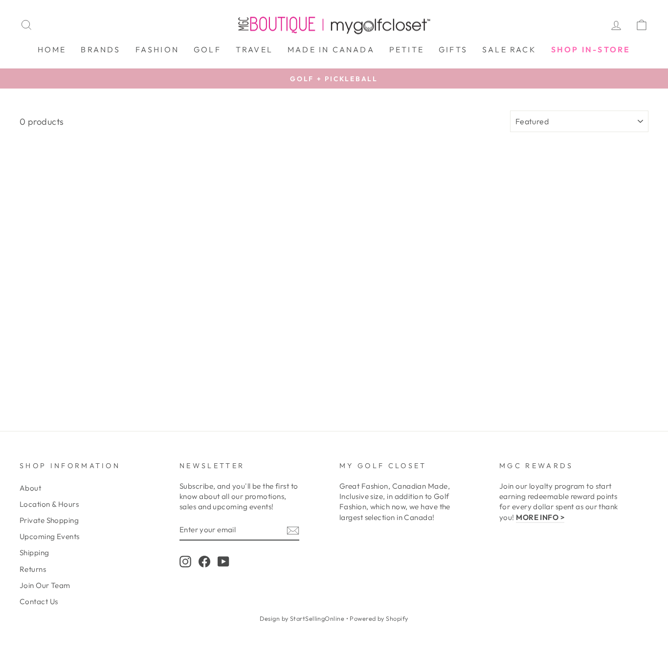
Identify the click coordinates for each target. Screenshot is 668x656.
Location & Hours (49, 504)
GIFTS (453, 49)
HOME (52, 49)
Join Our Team (45, 585)
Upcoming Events (50, 536)
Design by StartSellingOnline (303, 618)
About (30, 488)
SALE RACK (509, 49)
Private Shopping (49, 520)
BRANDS (100, 49)
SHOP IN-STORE (591, 49)
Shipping (34, 552)
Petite (406, 49)
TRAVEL (254, 49)
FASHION (157, 49)
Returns (33, 569)
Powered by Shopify (379, 618)
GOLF (207, 49)
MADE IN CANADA (331, 49)
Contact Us (39, 601)
